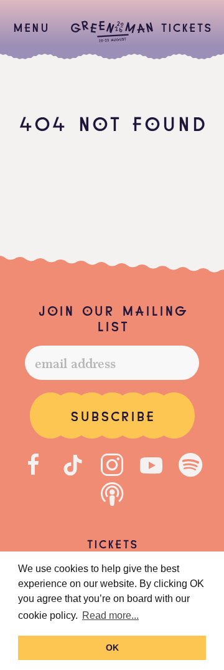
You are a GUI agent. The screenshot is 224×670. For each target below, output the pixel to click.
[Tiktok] (73, 464)
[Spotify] (190, 464)
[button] (30, 27)
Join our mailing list (112, 317)
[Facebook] (34, 464)
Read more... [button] (110, 615)
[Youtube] (151, 464)
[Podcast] (112, 494)
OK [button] (112, 648)
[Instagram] (112, 464)
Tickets (186, 26)
